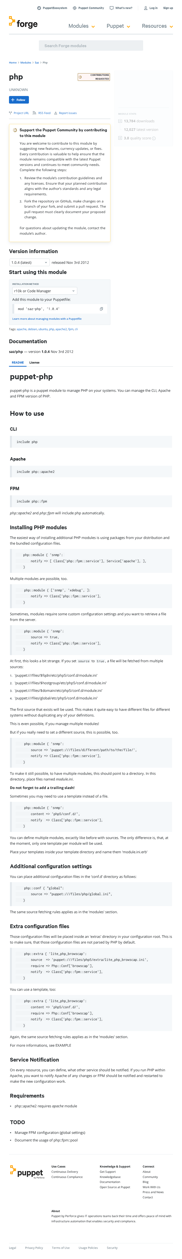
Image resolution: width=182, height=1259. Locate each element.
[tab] (18, 362)
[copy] (102, 309)
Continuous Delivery (64, 1172)
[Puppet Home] (27, 1179)
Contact (148, 1197)
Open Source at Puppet (115, 1187)
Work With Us (151, 1187)
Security (112, 1248)
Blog (146, 1182)
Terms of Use (61, 1248)
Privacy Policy (34, 1248)
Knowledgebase (110, 1177)
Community (150, 1177)
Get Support (108, 1172)
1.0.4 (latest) (21, 262)
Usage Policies (88, 1248)
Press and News (153, 1192)
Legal (12, 1248)
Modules (78, 25)
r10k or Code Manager (32, 290)
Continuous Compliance (67, 1177)
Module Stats (127, 114)
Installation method (25, 284)
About (146, 1172)
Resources (154, 25)
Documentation (110, 1182)
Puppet (115, 25)
